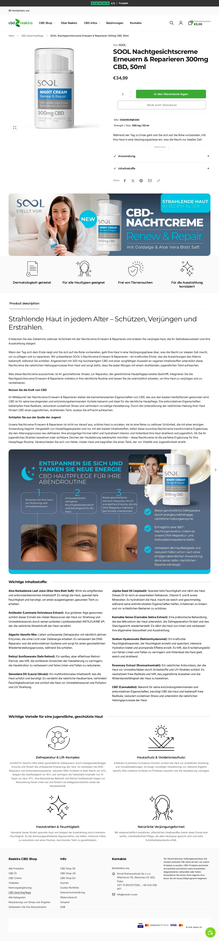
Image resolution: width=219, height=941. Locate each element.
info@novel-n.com (127, 894)
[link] (19, 10)
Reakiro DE (197, 927)
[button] (46, 23)
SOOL (119, 45)
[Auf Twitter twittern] (133, 180)
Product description (24, 303)
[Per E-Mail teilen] (150, 180)
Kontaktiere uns (120, 868)
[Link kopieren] (158, 180)
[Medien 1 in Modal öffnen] (54, 88)
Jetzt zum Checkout (162, 105)
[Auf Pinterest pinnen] (141, 180)
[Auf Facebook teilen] (124, 180)
